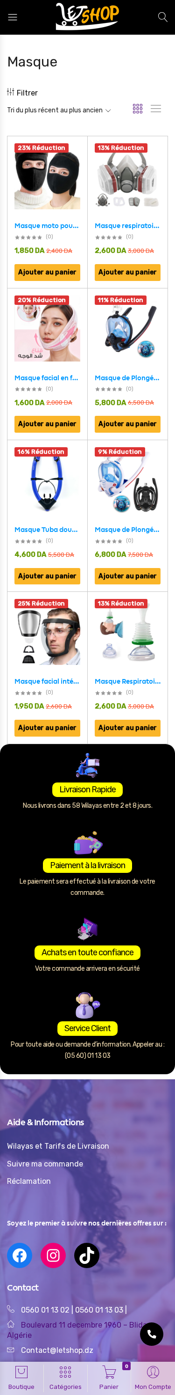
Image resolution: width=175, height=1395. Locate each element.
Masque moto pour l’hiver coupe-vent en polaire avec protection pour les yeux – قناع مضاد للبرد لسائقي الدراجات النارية (47, 225)
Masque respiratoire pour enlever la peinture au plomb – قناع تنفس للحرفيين (128, 225)
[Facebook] (19, 1255)
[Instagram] (53, 1255)
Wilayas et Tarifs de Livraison (58, 1146)
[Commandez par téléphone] (151, 1334)
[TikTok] (86, 1255)
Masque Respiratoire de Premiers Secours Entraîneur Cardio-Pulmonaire (128, 681)
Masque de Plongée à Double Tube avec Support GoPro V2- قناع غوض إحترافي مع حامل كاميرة (128, 378)
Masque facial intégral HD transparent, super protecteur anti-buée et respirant (47, 681)
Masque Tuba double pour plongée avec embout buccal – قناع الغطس (47, 529)
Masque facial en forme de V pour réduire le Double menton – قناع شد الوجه (47, 378)
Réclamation (29, 1181)
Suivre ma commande (45, 1163)
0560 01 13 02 (45, 1310)
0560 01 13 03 (100, 1310)
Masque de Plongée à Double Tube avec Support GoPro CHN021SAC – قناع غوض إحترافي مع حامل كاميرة (128, 529)
